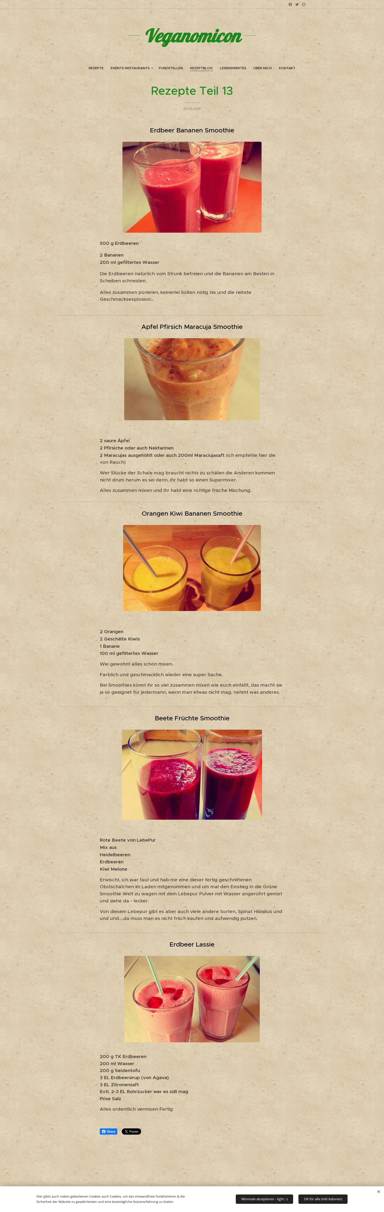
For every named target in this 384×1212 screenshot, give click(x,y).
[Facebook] (290, 4)
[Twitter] (297, 4)
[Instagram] (303, 4)
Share (111, 1131)
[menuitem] (98, 68)
